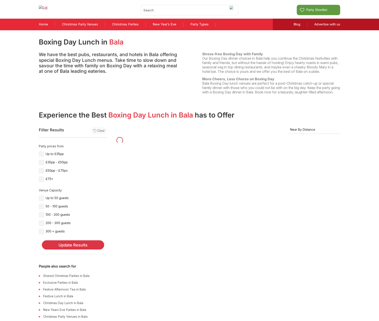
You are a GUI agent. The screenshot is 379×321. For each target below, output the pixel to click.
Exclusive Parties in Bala (60, 282)
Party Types (199, 24)
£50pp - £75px (57, 170)
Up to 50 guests (57, 198)
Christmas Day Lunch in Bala (63, 303)
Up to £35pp (55, 154)
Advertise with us (327, 24)
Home (43, 24)
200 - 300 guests (58, 223)
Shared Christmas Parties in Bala (66, 276)
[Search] (232, 10)
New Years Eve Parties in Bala (64, 310)
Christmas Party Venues (80, 24)
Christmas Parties (125, 24)
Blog (296, 24)
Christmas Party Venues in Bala (65, 316)
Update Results (73, 245)
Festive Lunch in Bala (58, 296)
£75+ (49, 179)
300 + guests (55, 231)
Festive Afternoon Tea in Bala (64, 289)
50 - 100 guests (57, 206)
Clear (101, 130)
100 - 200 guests (58, 214)
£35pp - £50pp (57, 162)
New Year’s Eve (164, 24)
